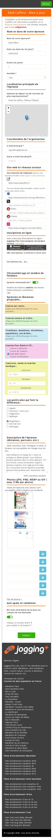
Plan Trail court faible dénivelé (18, 817)
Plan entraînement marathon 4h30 (20, 761)
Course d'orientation (19, 356)
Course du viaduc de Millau (17, 717)
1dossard (19, 243)
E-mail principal (15, 146)
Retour (46, 3)
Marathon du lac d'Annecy (16, 743)
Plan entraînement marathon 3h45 (20, 768)
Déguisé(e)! (14, 413)
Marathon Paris (12, 686)
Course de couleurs (18, 351)
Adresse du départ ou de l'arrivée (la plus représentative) (25, 94)
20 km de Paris (12, 694)
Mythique (13, 416)
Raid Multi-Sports (18, 354)
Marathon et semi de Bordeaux (19, 709)
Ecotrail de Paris (12, 740)
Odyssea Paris (11, 722)
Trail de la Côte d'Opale (15, 745)
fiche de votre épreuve (15, 24)
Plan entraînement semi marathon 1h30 (23, 789)
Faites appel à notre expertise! (32, 176)
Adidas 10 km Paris (13, 704)
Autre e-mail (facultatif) (19, 156)
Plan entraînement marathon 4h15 (20, 763)
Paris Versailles (12, 696)
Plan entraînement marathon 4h (19, 766)
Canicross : (26, 370)
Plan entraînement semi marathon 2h (22, 784)
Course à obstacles (18, 348)
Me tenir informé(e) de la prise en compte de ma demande (24, 611)
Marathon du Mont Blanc (16, 748)
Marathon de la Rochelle (16, 732)
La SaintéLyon (11, 712)
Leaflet (36, 135)
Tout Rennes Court (13, 725)
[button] (26, 118)
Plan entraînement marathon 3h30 (20, 771)
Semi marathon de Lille (15, 730)
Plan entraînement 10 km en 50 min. (21, 802)
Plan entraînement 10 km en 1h (19, 799)
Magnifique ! (14, 421)
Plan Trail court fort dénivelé (18, 820)
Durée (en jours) (15, 62)
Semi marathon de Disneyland (18, 750)
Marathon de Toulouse (15, 735)
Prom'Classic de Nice (14, 738)
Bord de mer (15, 424)
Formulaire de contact (14, 678)
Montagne (14, 426)
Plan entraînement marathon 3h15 (20, 774)
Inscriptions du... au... (17, 261)
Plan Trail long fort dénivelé (17, 825)
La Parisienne (11, 699)
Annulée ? (11, 73)
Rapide (12, 408)
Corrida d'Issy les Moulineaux (18, 727)
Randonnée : (26, 388)
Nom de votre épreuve (18, 38)
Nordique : (26, 379)
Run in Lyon (10, 691)
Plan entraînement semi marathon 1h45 (23, 786)
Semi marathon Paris (14, 689)
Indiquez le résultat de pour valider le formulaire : (19, 624)
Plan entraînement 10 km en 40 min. (21, 807)
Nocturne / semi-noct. (19, 411)
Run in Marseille (12, 719)
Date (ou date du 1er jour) (20, 49)
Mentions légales (11, 660)
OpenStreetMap (43, 135)
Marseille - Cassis (13, 701)
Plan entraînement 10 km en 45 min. (21, 804)
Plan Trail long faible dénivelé (18, 822)
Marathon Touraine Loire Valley (19, 707)
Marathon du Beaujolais (16, 714)
